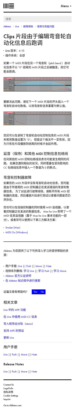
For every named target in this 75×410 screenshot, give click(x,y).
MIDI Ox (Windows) (16, 232)
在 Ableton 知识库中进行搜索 (22, 280)
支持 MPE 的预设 (13, 331)
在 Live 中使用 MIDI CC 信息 (20, 317)
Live (17, 26)
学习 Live (29, 271)
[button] (35, 291)
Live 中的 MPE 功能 (14, 310)
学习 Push (43, 271)
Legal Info (8, 388)
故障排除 (28, 26)
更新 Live (8, 337)
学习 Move (60, 271)
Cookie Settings (10, 395)
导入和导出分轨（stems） (19, 324)
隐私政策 (8, 391)
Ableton (8, 5)
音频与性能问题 (45, 26)
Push (28, 266)
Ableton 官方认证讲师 (18, 276)
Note (48, 266)
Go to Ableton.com (12, 405)
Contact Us (8, 384)
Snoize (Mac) (12, 227)
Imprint (6, 399)
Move (38, 266)
